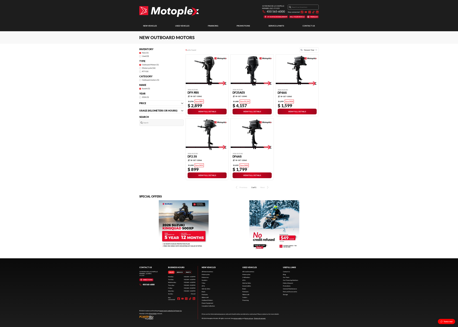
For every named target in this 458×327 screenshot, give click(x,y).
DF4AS (282, 92)
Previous (243, 187)
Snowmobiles (246, 286)
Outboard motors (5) (150, 80)
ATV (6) (145, 71)
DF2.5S (192, 156)
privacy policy (238, 318)
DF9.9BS (193, 92)
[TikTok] (313, 12)
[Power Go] (160, 317)
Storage (285, 294)
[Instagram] (309, 12)
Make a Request (288, 283)
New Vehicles (150, 26)
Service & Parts (276, 26)
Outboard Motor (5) (150, 64)
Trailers (244, 297)
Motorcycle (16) (148, 68)
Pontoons (205, 294)
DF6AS (237, 156)
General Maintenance (290, 289)
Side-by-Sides (206, 289)
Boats (203, 292)
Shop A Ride (152, 313)
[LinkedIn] (317, 12)
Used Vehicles (182, 26)
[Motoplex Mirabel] (169, 11)
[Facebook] (302, 12)
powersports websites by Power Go (170, 311)
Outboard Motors (207, 300)
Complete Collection (208, 306)
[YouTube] (305, 12)
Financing (213, 26)
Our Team (286, 277)
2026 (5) (145, 97)
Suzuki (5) (146, 88)
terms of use (249, 318)
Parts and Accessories (290, 292)
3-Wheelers (246, 277)
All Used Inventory (248, 271)
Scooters (204, 280)
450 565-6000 (276, 11)
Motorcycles (206, 274)
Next (262, 187)
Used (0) (145, 56)
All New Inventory (207, 271)
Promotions (243, 26)
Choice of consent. (260, 318)
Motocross (205, 277)
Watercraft (205, 297)
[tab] (171, 272)
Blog (284, 274)
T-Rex (203, 283)
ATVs (203, 286)
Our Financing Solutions (290, 280)
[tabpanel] (181, 285)
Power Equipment (207, 303)
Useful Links (289, 267)
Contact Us (308, 26)
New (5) (145, 53)
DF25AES (239, 92)
